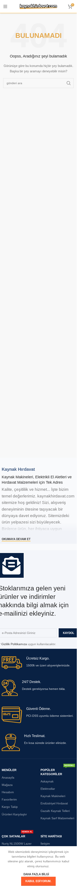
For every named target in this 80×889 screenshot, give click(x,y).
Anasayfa (8, 777)
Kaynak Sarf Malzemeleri (57, 818)
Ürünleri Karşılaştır (14, 814)
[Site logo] (38, 6)
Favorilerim (9, 799)
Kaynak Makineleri (53, 796)
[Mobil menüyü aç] (5, 6)
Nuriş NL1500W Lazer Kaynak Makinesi (17, 845)
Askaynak (47, 781)
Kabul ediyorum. (38, 881)
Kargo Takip (10, 806)
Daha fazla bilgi (36, 874)
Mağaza (7, 785)
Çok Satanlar (17, 835)
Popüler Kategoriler (57, 771)
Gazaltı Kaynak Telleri (55, 811)
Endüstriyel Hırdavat (54, 803)
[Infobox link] (38, 662)
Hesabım (8, 792)
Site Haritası (51, 836)
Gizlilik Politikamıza (14, 644)
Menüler (9, 770)
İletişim (45, 843)
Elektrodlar (48, 788)
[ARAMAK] (69, 83)
